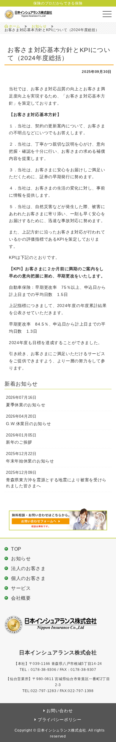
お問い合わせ (59, 710)
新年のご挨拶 (19, 442)
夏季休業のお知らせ (25, 404)
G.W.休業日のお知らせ (28, 423)
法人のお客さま (28, 568)
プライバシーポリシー (59, 719)
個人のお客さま (28, 578)
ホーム (14, 26)
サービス (21, 588)
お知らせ (39, 26)
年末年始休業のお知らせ (30, 461)
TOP (16, 549)
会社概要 (21, 598)
